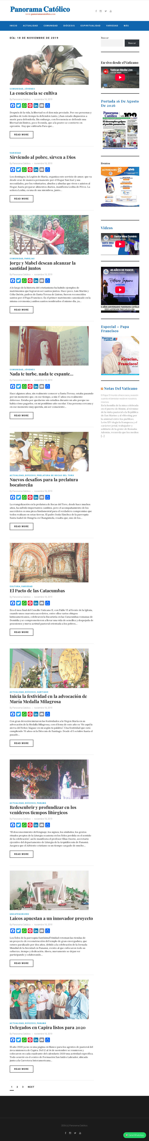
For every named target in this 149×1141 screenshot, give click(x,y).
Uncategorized (19, 914)
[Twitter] (105, 11)
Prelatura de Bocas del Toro (55, 475)
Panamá (41, 803)
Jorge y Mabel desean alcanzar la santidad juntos (43, 265)
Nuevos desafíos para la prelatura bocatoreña (44, 482)
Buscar (105, 37)
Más (126, 26)
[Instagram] (101, 11)
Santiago (42, 692)
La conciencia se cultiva (33, 93)
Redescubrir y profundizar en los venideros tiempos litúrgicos (43, 809)
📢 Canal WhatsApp (135, 1135)
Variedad (112, 26)
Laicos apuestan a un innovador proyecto (51, 918)
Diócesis (69, 26)
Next (31, 1087)
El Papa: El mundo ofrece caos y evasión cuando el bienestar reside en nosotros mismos (119, 398)
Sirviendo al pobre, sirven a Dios (43, 157)
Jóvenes (29, 89)
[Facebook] (96, 11)
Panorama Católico (22, 99)
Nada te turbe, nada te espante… (41, 374)
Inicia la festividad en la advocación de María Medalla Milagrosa (48, 698)
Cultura (15, 586)
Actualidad (30, 26)
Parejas (29, 259)
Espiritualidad (91, 26)
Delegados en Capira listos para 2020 (48, 1027)
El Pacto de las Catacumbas (37, 590)
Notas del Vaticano (121, 388)
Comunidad (51, 26)
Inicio (13, 26)
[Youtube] (111, 11)
